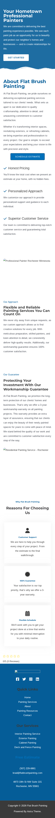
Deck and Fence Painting (27, 747)
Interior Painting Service (27, 734)
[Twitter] (24, 679)
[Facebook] (17, 679)
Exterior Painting (27, 738)
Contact (27, 715)
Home (27, 697)
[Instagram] (31, 679)
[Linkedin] (37, 679)
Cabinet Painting (27, 742)
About (28, 706)
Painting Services (27, 702)
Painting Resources (27, 711)
